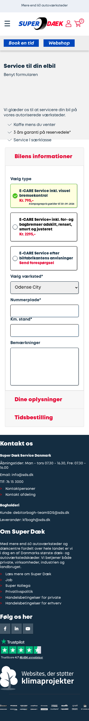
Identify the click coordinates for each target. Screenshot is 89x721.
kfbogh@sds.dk (36, 520)
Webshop (59, 43)
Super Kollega (17, 586)
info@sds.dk (22, 475)
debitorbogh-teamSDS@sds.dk (41, 513)
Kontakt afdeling (20, 495)
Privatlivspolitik (19, 592)
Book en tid (21, 43)
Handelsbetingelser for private (33, 597)
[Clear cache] (86, 2)
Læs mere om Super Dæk (28, 574)
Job (8, 580)
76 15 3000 (14, 482)
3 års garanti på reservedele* (42, 132)
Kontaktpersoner (20, 489)
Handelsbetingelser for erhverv (33, 603)
